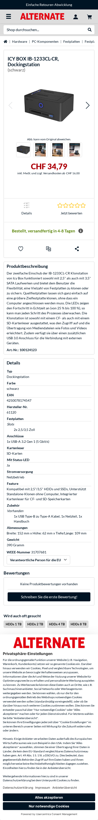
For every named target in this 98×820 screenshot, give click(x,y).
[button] (10, 105)
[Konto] (76, 16)
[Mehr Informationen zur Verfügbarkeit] (80, 231)
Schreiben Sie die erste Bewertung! (49, 596)
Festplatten (71, 41)
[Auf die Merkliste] (21, 249)
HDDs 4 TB (57, 624)
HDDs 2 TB (35, 624)
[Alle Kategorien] (9, 16)
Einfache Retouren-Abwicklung (49, 5)
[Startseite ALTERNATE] (42, 16)
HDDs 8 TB (78, 624)
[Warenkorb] (89, 16)
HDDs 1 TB (13, 624)
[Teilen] (76, 249)
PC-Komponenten (45, 41)
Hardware (19, 41)
